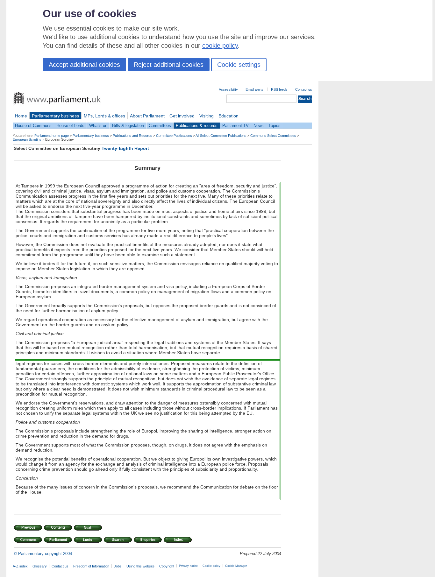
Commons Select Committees (273, 135)
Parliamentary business (55, 115)
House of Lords (70, 125)
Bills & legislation (128, 125)
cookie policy (220, 45)
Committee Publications (174, 135)
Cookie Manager (236, 565)
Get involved (182, 115)
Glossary (39, 566)
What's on (98, 125)
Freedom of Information (91, 566)
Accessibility (228, 89)
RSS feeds (279, 89)
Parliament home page (51, 135)
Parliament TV (235, 125)
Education (228, 115)
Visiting (206, 115)
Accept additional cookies (84, 64)
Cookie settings (238, 64)
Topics (274, 125)
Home (21, 115)
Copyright (166, 566)
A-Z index (20, 566)
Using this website (140, 566)
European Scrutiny (27, 139)
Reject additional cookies (168, 64)
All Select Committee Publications (221, 135)
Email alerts (254, 89)
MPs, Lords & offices (104, 115)
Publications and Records (132, 135)
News (258, 125)
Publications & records (197, 125)
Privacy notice (188, 565)
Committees (160, 125)
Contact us (303, 89)
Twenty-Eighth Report (125, 148)
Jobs (118, 566)
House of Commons (33, 125)
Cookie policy (211, 565)
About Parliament (147, 115)
